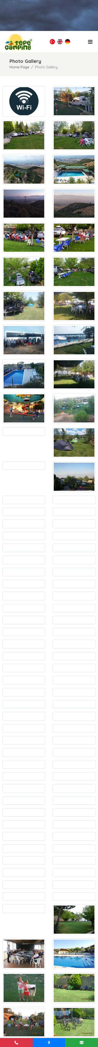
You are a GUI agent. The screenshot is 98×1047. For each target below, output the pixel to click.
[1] (90, 42)
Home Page (19, 67)
